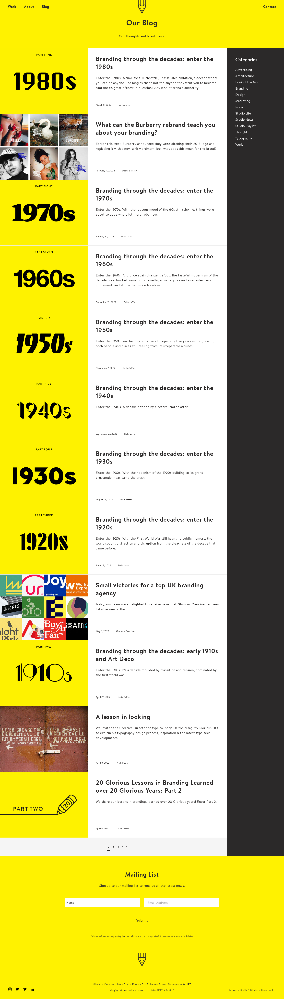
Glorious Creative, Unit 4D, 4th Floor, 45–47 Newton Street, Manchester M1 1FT (142, 984)
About (29, 6)
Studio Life (243, 113)
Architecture (244, 76)
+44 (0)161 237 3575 (163, 990)
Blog (45, 6)
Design (240, 94)
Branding (241, 88)
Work (12, 6)
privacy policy (114, 935)
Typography (243, 138)
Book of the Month (248, 82)
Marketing (242, 101)
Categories (246, 59)
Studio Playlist (245, 126)
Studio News (244, 119)
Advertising (243, 69)
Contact (269, 6)
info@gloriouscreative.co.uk (126, 990)
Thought (241, 132)
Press (239, 107)
